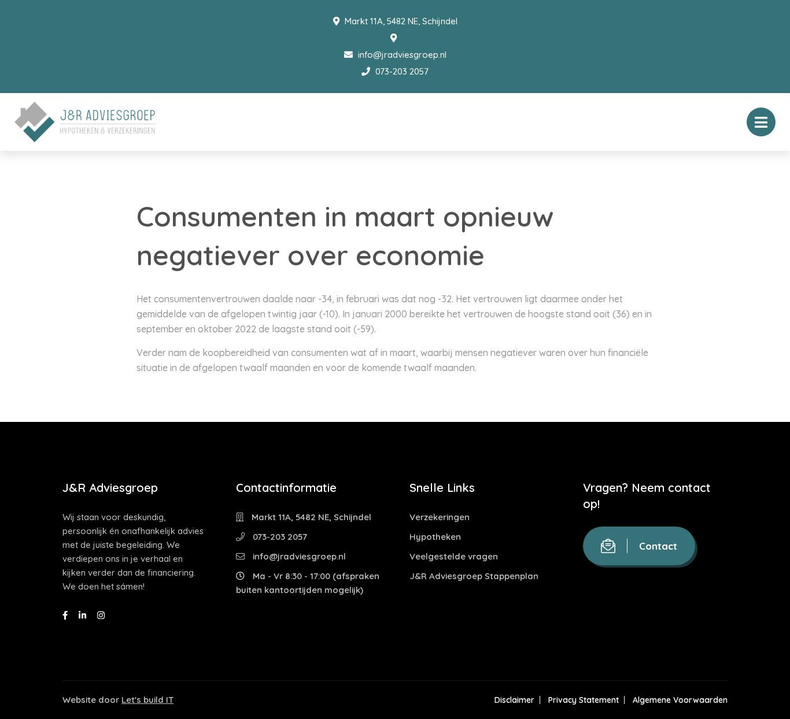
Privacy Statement (583, 700)
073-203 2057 (401, 71)
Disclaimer (514, 700)
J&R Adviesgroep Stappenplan (473, 575)
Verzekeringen (439, 517)
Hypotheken (435, 536)
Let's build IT (147, 699)
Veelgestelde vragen (453, 556)
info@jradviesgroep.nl (401, 54)
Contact (658, 546)
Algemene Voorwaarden (680, 700)
